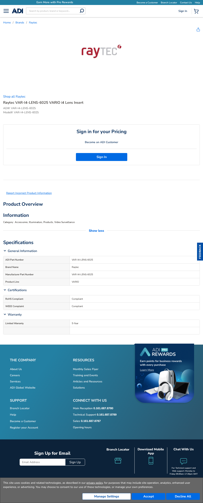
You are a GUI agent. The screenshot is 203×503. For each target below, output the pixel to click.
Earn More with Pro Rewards (54, 2)
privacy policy (94, 483)
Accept (148, 496)
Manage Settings (106, 496)
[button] (200, 252)
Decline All (183, 496)
